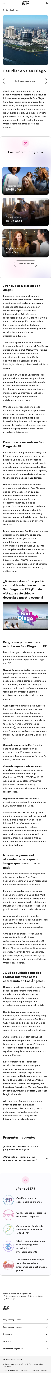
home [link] (5, 1294)
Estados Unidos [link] (36, 1296)
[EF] (25, 3)
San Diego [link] (10, 1299)
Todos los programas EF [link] (21, 1294)
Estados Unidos (12, 10)
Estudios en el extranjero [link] (16, 1296)
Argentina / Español (13, 1359)
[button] (4, 3)
